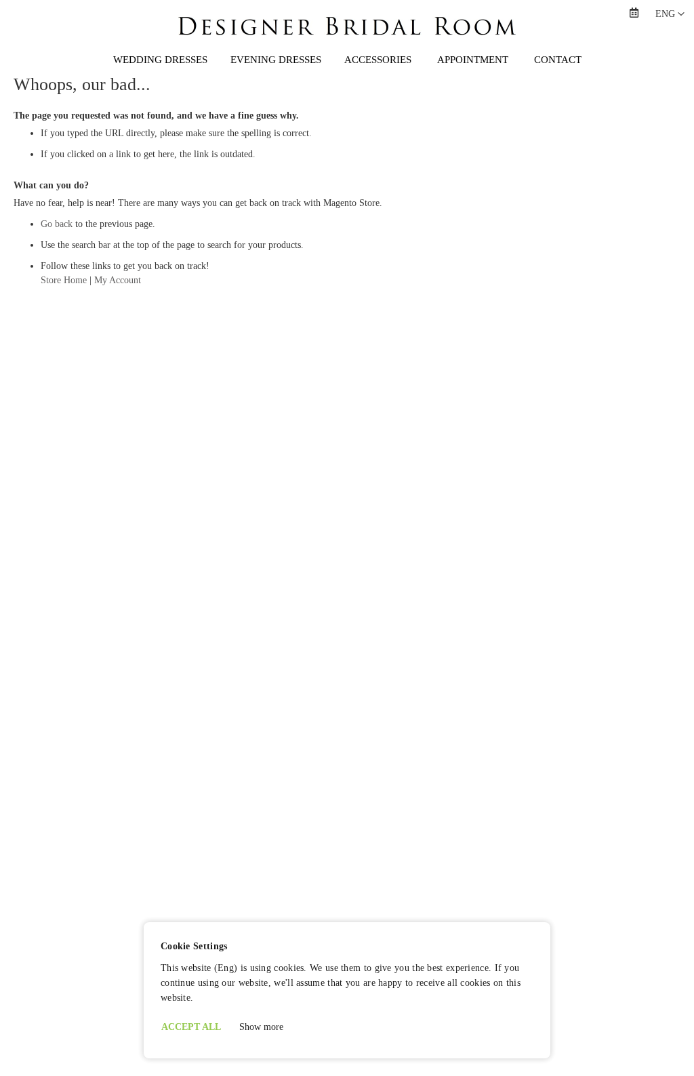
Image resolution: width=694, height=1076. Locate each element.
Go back (57, 224)
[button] (670, 14)
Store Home (64, 280)
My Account (117, 280)
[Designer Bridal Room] (347, 39)
